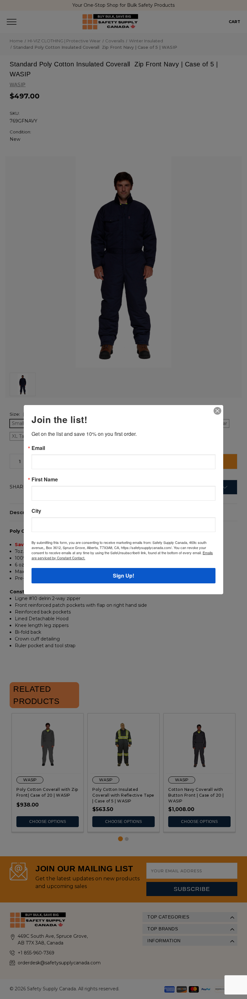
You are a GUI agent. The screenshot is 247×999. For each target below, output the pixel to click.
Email (38, 448)
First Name (45, 479)
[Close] (217, 411)
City (36, 510)
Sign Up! (123, 575)
